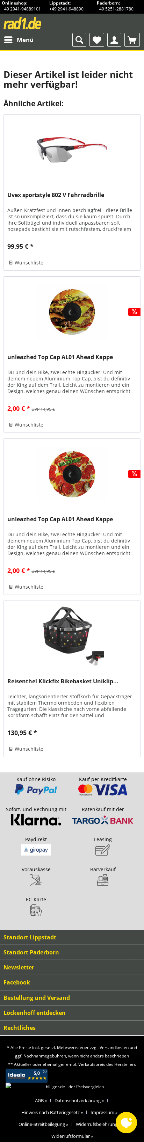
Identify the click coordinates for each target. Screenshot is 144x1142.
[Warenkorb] (132, 39)
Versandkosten (114, 1047)
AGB (41, 1100)
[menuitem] (18, 40)
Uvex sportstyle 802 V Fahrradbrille (55, 195)
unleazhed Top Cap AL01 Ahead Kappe (60, 357)
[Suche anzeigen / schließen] (79, 40)
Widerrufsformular (72, 1136)
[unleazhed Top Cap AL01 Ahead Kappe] (72, 311)
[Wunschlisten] (97, 39)
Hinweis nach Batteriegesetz (52, 1112)
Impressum (104, 1112)
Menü (25, 40)
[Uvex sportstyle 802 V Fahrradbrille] (72, 149)
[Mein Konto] (114, 39)
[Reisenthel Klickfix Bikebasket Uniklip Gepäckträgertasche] (72, 635)
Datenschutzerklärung (79, 1100)
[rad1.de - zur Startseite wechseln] (35, 23)
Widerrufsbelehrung (98, 1124)
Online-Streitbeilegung (43, 1124)
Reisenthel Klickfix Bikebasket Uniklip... (62, 681)
